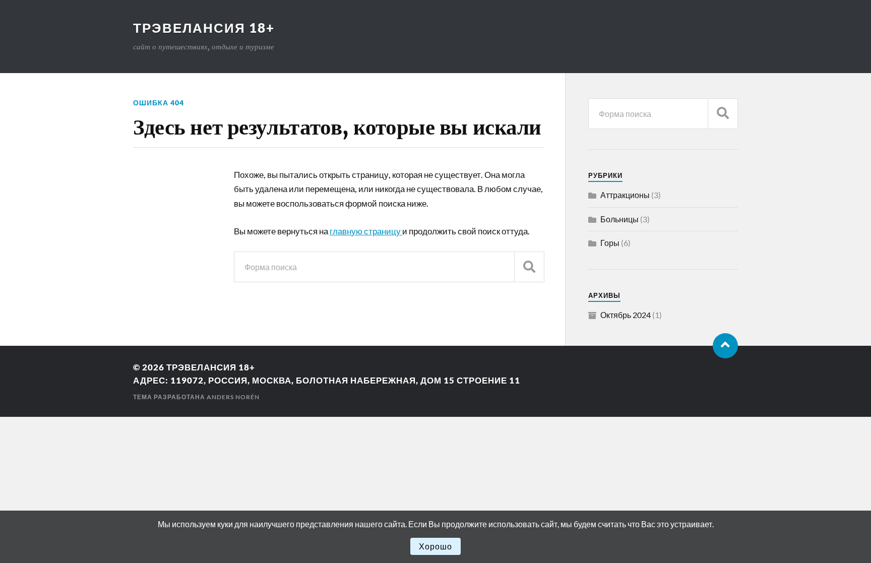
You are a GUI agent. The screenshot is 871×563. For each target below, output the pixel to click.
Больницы (619, 219)
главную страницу (366, 231)
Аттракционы (625, 195)
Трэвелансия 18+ (204, 27)
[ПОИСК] (529, 267)
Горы (609, 242)
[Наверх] (725, 345)
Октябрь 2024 (625, 315)
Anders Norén (233, 397)
